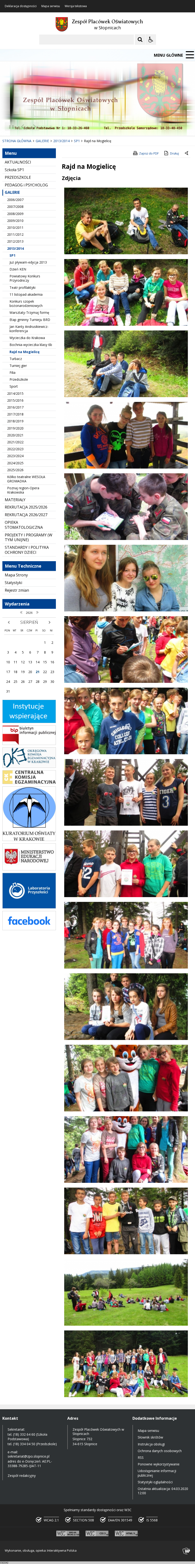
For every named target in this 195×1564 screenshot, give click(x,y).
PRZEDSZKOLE (18, 177)
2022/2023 (15, 449)
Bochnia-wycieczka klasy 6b (31, 344)
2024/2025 (15, 463)
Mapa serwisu (50, 6)
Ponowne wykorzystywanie (159, 1464)
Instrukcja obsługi (151, 1444)
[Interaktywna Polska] (186, 1551)
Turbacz (16, 358)
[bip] (29, 743)
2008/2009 (15, 213)
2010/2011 (15, 227)
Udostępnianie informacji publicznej (157, 1473)
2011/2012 (15, 234)
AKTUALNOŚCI (18, 162)
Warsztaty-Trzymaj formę (29, 312)
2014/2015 (15, 393)
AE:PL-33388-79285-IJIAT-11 (30, 1463)
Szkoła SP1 (14, 169)
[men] (29, 869)
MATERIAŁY (15, 499)
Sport (14, 386)
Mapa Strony (16, 575)
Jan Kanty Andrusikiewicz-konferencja (29, 328)
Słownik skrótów (150, 1437)
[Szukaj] (140, 39)
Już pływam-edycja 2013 (28, 262)
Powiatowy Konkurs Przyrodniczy (25, 278)
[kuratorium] (29, 839)
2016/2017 (15, 407)
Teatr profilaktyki (22, 287)
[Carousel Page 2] (51, 126)
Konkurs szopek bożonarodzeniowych (26, 303)
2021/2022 (15, 442)
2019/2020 (15, 428)
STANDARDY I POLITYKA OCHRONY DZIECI (27, 550)
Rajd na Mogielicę (24, 352)
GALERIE (12, 192)
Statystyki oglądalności (155, 1482)
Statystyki (13, 582)
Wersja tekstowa (76, 6)
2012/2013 (15, 241)
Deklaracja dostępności (21, 6)
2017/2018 (15, 414)
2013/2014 (15, 248)
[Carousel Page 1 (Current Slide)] (46, 126)
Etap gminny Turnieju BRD (30, 319)
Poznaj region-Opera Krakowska (23, 490)
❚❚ (10, 127)
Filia (12, 372)
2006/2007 (15, 199)
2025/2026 (15, 470)
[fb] (29, 929)
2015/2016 (15, 400)
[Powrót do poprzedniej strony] (187, 153)
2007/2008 (15, 206)
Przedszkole (19, 379)
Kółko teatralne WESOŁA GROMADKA (26, 479)
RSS (141, 1457)
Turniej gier (18, 365)
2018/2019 (15, 421)
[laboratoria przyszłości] (29, 907)
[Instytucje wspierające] (29, 721)
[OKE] (29, 766)
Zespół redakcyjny (22, 1475)
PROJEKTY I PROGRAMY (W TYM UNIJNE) (28, 537)
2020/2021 (15, 435)
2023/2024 (15, 456)
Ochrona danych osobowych (160, 1451)
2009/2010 (15, 220)
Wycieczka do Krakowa (27, 337)
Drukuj (174, 153)
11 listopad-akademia (26, 294)
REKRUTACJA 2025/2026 (26, 507)
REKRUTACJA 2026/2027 (26, 514)
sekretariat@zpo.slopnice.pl (28, 1456)
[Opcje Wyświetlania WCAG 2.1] (151, 39)
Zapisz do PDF (149, 153)
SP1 (12, 255)
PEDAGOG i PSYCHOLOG (26, 185)
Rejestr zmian (17, 590)
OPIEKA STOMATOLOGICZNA (24, 525)
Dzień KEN (18, 269)
